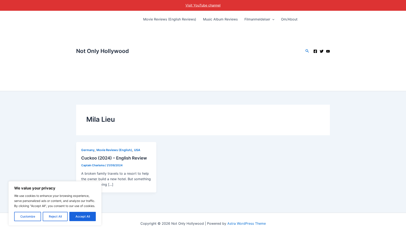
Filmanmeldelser (257, 19)
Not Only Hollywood (102, 51)
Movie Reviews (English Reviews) (169, 19)
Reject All (55, 216)
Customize (27, 216)
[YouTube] (328, 51)
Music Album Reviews (220, 19)
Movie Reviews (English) (114, 150)
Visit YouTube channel (203, 5)
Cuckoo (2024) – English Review (114, 158)
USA (137, 150)
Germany (88, 150)
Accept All (82, 216)
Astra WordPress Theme (246, 223)
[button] (272, 19)
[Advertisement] (220, 59)
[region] (55, 203)
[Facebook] (315, 51)
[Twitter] (322, 51)
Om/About (289, 19)
